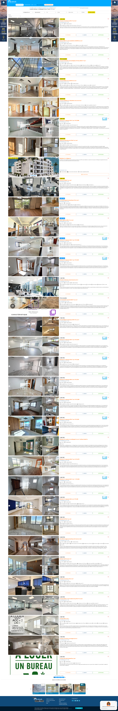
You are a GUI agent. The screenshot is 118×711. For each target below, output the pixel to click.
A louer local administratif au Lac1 (67, 658)
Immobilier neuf (27, 4)
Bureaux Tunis (46, 7)
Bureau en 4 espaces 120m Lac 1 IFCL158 (69, 499)
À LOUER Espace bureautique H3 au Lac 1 (69, 200)
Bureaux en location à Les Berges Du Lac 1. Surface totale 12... (74, 439)
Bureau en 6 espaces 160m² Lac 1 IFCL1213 (69, 260)
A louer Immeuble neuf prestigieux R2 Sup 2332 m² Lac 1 (73, 60)
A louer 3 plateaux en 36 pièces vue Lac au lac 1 (70, 100)
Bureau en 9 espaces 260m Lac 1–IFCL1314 (69, 379)
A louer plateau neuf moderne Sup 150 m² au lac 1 (71, 598)
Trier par (9, 14)
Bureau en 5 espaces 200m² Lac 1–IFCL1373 (69, 459)
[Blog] (76, 700)
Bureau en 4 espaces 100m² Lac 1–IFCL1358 (69, 399)
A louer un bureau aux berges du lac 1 (68, 638)
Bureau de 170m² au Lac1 (65, 519)
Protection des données (63, 704)
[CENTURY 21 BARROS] (57, 684)
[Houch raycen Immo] (43, 684)
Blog (32, 4)
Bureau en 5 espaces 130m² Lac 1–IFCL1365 (69, 240)
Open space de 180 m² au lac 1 (67, 220)
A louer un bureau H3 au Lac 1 (67, 578)
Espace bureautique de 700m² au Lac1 (69, 140)
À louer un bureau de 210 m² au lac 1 (68, 20)
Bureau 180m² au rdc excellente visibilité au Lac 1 (71, 40)
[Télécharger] (39, 699)
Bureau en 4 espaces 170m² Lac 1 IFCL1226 (69, 359)
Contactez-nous (61, 700)
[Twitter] (74, 700)
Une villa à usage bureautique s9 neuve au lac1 (70, 538)
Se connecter (40, 4)
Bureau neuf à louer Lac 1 (65, 558)
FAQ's (60, 701)
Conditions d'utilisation (63, 703)
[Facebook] (72, 700)
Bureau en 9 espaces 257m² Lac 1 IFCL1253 (69, 419)
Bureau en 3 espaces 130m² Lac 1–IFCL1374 (69, 339)
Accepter (79, 708)
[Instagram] (79, 700)
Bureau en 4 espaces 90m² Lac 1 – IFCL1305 (69, 479)
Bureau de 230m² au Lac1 (65, 180)
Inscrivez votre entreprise (50, 700)
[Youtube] (77, 700)
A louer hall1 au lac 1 (64, 618)
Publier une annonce (49, 4)
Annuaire (47, 701)
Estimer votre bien (19, 4)
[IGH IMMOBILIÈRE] (82, 684)
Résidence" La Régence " (65, 158)
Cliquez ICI (70, 708)
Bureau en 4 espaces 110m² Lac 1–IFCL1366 (69, 120)
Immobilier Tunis (40, 7)
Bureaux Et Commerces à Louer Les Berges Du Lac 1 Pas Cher (76, 7)
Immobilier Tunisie (33, 7)
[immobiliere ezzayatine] (70, 684)
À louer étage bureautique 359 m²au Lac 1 (69, 319)
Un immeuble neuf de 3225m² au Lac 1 (68, 299)
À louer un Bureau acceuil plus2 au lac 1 (69, 279)
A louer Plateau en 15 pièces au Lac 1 (68, 80)
